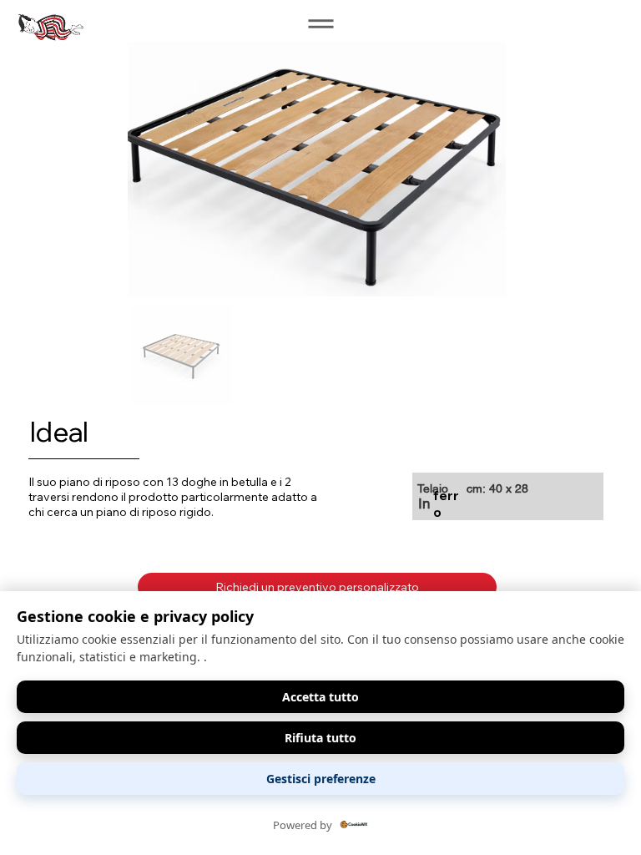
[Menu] (320, 24)
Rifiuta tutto (320, 738)
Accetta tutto (320, 697)
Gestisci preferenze (321, 779)
